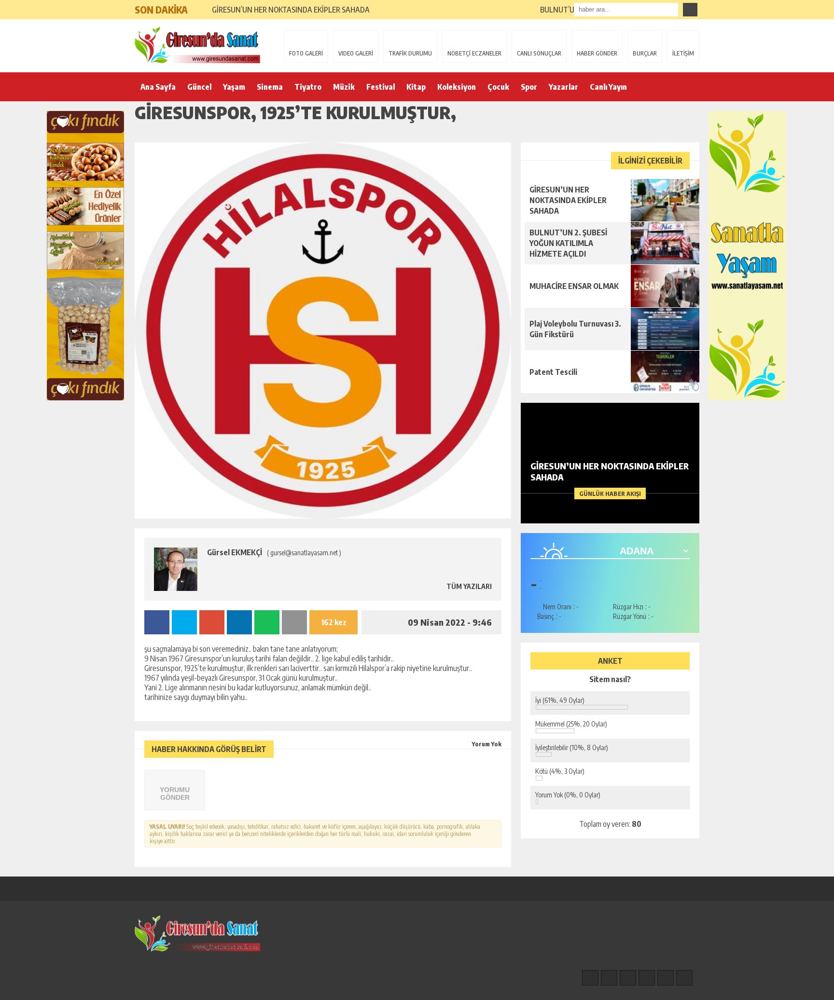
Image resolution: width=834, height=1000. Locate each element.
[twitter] (628, 978)
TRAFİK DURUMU (410, 53)
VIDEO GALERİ (355, 53)
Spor (529, 87)
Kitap (416, 87)
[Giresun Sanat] (197, 45)
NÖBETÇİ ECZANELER (474, 53)
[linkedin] (665, 978)
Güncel (199, 87)
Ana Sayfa (158, 87)
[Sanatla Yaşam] (747, 255)
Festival (380, 87)
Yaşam (234, 87)
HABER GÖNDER (597, 53)
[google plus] (647, 978)
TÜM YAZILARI (468, 586)
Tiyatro (307, 87)
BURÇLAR (645, 53)
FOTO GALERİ (306, 53)
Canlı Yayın (608, 87)
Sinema (270, 87)
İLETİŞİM (683, 53)
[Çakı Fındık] (85, 255)
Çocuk (498, 87)
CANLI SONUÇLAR (539, 53)
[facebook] (590, 978)
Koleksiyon (456, 87)
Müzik (344, 87)
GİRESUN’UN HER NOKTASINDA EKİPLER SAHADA (291, 9)
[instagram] (609, 978)
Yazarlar (563, 87)
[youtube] (684, 978)
